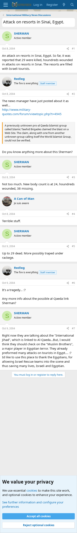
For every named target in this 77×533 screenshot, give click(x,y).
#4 (73, 214)
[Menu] (5, 5)
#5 (73, 246)
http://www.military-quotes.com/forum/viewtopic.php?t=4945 (32, 111)
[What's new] (64, 4)
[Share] (67, 48)
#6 (73, 283)
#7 (73, 328)
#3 (73, 177)
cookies (31, 490)
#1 (73, 48)
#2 (73, 94)
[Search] (72, 4)
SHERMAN (21, 33)
